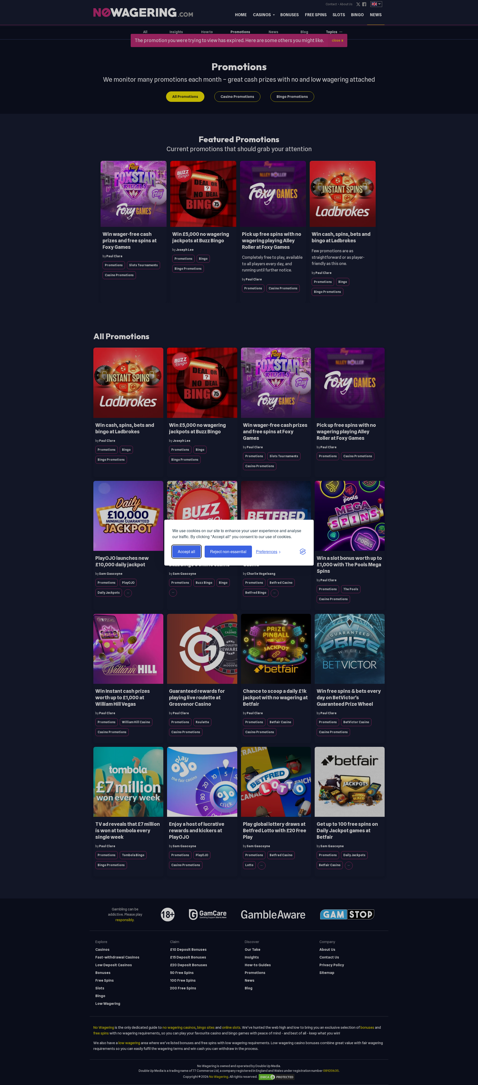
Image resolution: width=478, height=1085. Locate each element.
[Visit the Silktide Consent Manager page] (303, 552)
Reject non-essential (228, 551)
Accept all (186, 551)
